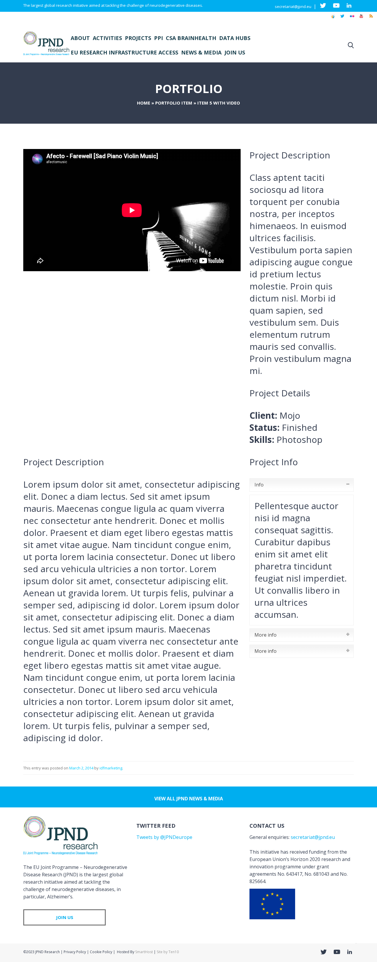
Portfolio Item (173, 103)
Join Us (234, 52)
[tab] (301, 484)
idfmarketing (111, 768)
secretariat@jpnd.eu (293, 6)
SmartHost (144, 951)
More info (265, 635)
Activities (107, 38)
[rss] (371, 19)
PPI (158, 38)
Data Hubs (234, 38)
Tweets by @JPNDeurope (164, 837)
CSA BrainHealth (191, 38)
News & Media (201, 52)
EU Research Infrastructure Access (124, 52)
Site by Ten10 (168, 951)
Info (259, 484)
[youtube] (361, 19)
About (80, 38)
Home (143, 103)
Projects (138, 38)
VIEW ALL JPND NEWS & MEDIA (188, 798)
